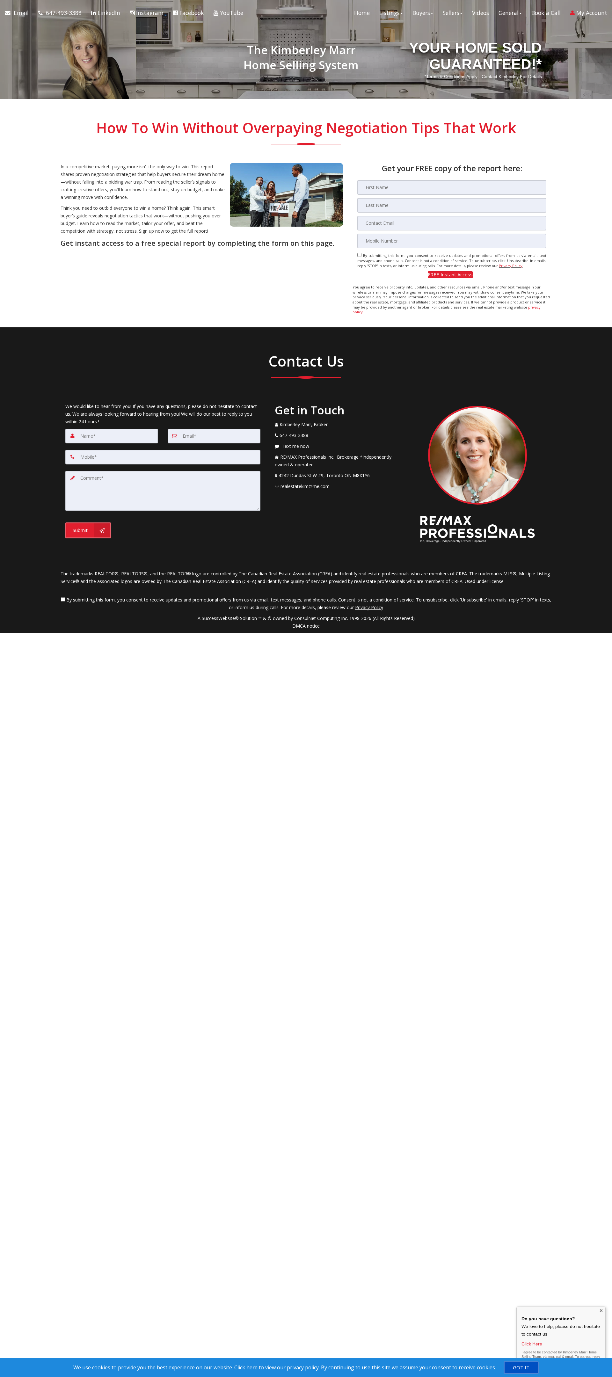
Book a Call (546, 13)
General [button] (509, 13)
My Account (591, 13)
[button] (450, 274)
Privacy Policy (510, 265)
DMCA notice (306, 626)
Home (362, 13)
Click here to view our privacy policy (276, 1367)
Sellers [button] (451, 13)
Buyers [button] (421, 13)
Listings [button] (389, 13)
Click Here (531, 1343)
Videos (480, 13)
